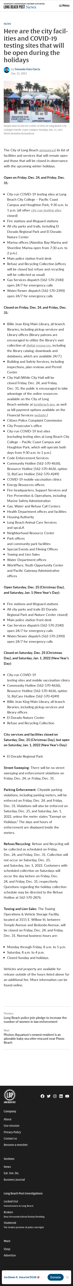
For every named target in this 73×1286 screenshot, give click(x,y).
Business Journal (14, 1179)
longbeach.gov (44, 404)
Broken (24, 1214)
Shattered (24, 1225)
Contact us (10, 1138)
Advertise (10, 1255)
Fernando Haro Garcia (27, 69)
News (7, 24)
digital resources (38, 345)
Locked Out (18, 1203)
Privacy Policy (12, 1132)
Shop (7, 1249)
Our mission (11, 1125)
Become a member (16, 1145)
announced (47, 150)
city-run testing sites (46, 210)
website (40, 415)
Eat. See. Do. (11, 1173)
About (7, 1119)
